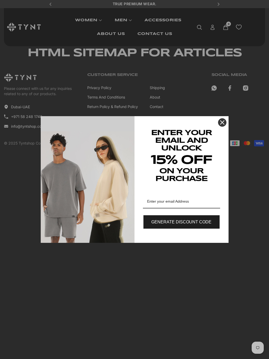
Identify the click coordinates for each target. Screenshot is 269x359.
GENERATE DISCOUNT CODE (181, 222)
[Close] (222, 122)
